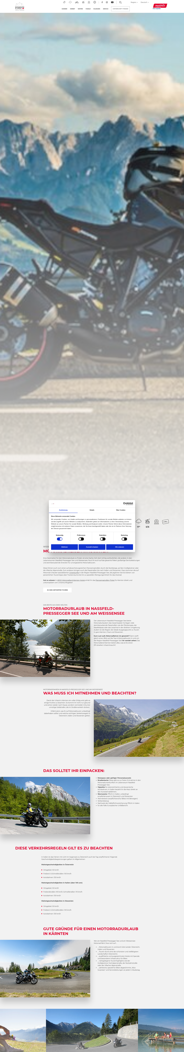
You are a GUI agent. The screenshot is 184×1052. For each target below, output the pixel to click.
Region (134, 2)
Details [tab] (92, 510)
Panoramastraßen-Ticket (105, 580)
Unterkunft (120, 9)
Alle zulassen (119, 547)
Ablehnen (64, 547)
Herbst (72, 9)
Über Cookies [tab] (120, 510)
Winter (80, 9)
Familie (88, 9)
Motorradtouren (105, 947)
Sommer (64, 9)
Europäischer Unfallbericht (117, 805)
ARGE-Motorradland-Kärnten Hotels (71, 580)
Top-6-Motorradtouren (122, 638)
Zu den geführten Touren (57, 590)
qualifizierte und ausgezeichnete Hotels (114, 956)
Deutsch (144, 2)
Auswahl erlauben (92, 547)
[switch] (81, 538)
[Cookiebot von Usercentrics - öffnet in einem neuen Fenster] (124, 503)
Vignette (101, 787)
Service (105, 9)
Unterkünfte (74, 573)
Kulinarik (96, 9)
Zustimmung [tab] (63, 510)
